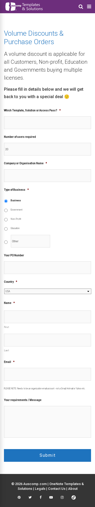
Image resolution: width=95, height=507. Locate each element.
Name (9, 303)
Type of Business (16, 189)
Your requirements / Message (22, 400)
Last (6, 350)
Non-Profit (16, 219)
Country (10, 281)
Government (16, 209)
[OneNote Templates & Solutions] (24, 11)
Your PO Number (14, 255)
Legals (40, 489)
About (73, 489)
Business (16, 200)
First (6, 327)
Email (9, 361)
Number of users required (20, 136)
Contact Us (56, 489)
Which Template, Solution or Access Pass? (32, 110)
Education (15, 228)
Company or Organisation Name (25, 163)
